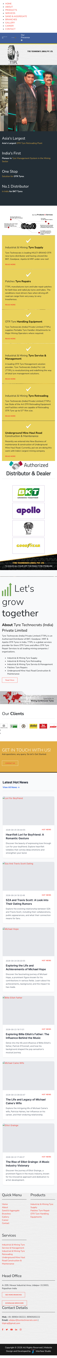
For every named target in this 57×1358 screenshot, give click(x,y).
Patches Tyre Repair (40, 1210)
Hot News (46, 830)
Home (5, 1204)
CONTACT (10, 29)
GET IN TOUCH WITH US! (26, 750)
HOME (8, 3)
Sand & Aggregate (10, 1210)
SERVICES (10, 13)
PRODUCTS (11, 10)
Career (5, 1220)
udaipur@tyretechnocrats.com (23, 1320)
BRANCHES (11, 19)
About (5, 1207)
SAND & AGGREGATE (16, 16)
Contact (5, 1223)
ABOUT (9, 6)
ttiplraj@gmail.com (11, 1323)
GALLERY (10, 22)
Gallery (5, 1216)
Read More (9, 680)
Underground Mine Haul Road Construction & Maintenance (13, 1260)
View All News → (11, 787)
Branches (6, 1213)
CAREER (9, 25)
